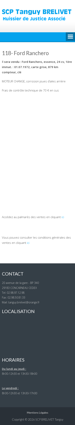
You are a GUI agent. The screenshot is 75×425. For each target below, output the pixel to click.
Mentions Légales (37, 412)
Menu (70, 37)
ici (63, 217)
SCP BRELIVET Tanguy (49, 419)
